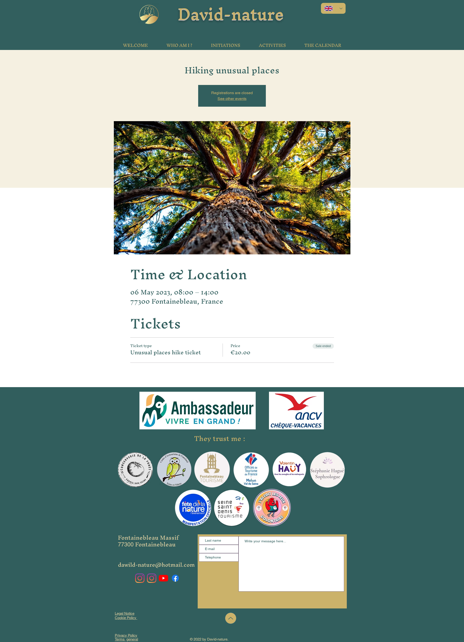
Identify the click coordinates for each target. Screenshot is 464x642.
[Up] (230, 618)
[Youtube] (163, 578)
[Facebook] (175, 578)
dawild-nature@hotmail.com (156, 564)
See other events (232, 98)
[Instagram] (140, 578)
